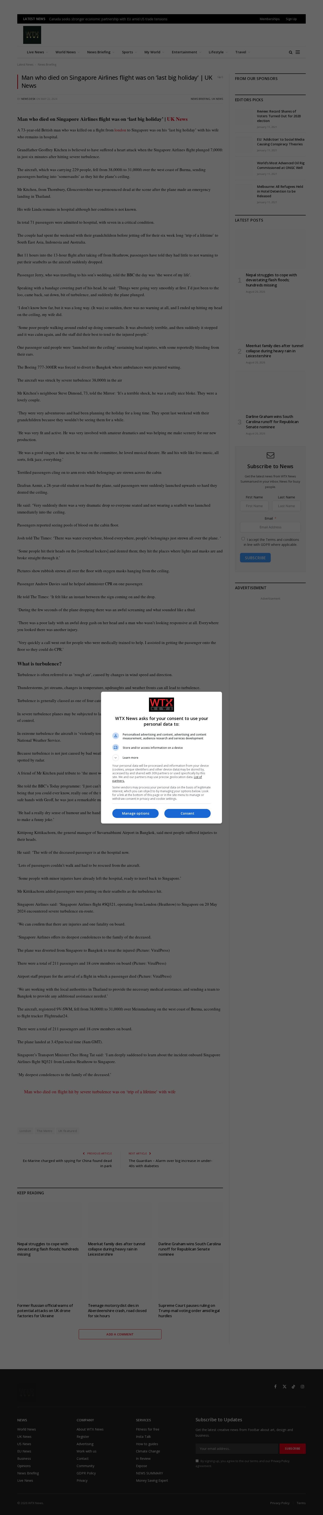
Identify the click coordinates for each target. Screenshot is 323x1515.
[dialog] (161, 758)
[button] (161, 757)
